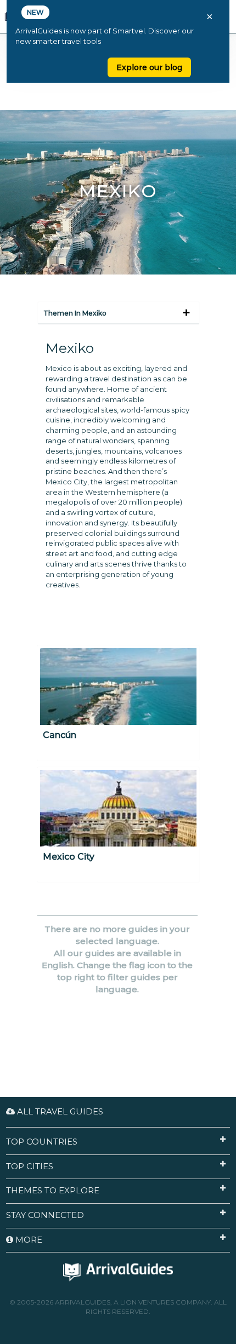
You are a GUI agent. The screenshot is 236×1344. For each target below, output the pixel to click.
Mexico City (68, 856)
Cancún (59, 735)
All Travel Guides (59, 1111)
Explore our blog (149, 67)
